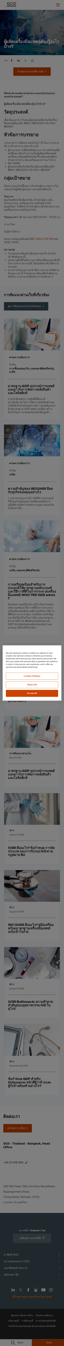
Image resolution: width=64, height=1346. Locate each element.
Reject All (32, 684)
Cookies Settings (32, 676)
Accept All (32, 693)
